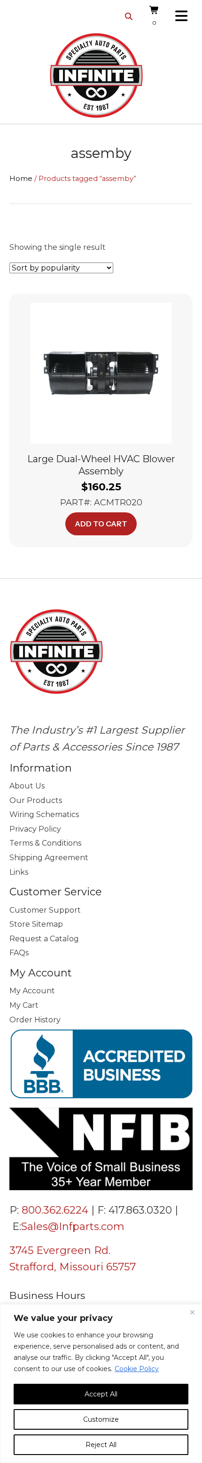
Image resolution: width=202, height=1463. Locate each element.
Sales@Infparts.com (72, 1226)
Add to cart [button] (101, 523)
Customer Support (45, 910)
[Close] (192, 1312)
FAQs (19, 952)
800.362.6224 (55, 1210)
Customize (101, 1419)
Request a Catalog (44, 938)
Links (18, 872)
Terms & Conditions (45, 843)
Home (20, 178)
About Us (27, 785)
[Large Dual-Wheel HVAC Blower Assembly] (101, 372)
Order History (35, 1019)
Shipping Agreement (48, 857)
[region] (101, 1383)
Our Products (35, 800)
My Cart (24, 1005)
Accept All (101, 1394)
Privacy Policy (35, 829)
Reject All (101, 1444)
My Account (32, 990)
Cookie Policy (137, 1369)
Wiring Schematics (44, 814)
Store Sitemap (36, 924)
